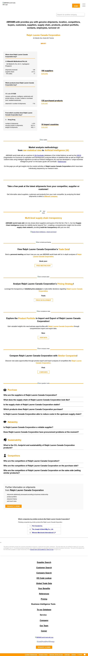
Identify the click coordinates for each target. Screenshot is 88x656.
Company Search (44, 572)
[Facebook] (41, 641)
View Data (43, 337)
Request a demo (13, 506)
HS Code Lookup (44, 578)
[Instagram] (50, 641)
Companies (43, 372)
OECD (79, 155)
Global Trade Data (44, 583)
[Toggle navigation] (83, 5)
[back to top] (0, 542)
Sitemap (67, 654)
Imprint (74, 654)
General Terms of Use (56, 654)
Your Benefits (44, 588)
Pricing (44, 598)
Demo (76, 6)
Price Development (43, 300)
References (62, 161)
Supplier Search (44, 562)
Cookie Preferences (31, 654)
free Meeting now (43, 266)
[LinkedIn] (37, 641)
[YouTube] (45, 641)
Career (44, 630)
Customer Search (44, 567)
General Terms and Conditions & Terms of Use (41, 549)
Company (44, 620)
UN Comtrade (39, 155)
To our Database (44, 609)
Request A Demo (44, 647)
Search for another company (67, 14)
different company (51, 196)
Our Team (44, 625)
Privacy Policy (43, 654)
